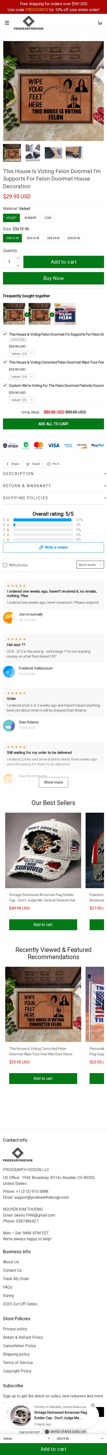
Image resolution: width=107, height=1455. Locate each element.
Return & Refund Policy (23, 1337)
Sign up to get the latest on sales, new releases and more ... (53, 1399)
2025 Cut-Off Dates (20, 1304)
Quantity (10, 250)
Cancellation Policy (19, 1345)
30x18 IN (33, 238)
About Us (11, 1262)
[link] (20, 1415)
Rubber (30, 218)
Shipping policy (16, 1354)
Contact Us (12, 1270)
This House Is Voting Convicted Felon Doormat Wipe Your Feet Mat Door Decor (41, 1051)
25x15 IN (21, 229)
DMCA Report (29, 1432)
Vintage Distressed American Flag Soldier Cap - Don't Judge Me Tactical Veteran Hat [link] (60, 1417)
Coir (47, 218)
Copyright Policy (17, 1371)
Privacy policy (15, 1329)
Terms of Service (18, 1362)
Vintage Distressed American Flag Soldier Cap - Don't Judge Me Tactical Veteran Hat (42, 897)
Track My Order (16, 1278)
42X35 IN (73, 238)
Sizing (8, 1295)
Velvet (24, 208)
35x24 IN (53, 238)
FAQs (7, 1287)
